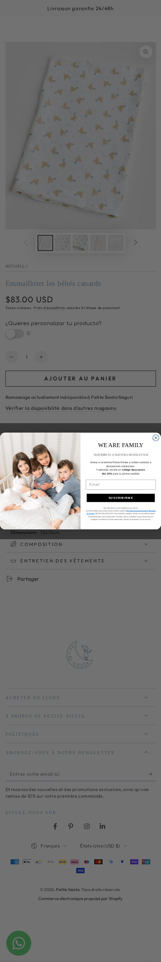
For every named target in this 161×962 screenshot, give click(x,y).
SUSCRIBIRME (121, 497)
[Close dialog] (156, 438)
